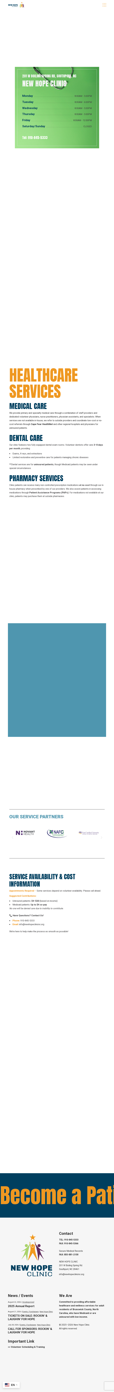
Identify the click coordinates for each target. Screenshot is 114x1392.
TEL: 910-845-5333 (68, 1239)
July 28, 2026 (13, 1324)
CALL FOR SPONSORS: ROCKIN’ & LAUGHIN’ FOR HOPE (30, 1331)
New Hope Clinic (46, 1311)
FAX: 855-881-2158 (68, 1254)
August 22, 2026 (14, 1302)
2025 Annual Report (21, 1306)
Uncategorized (28, 1302)
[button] (12, 837)
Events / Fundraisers (30, 1311)
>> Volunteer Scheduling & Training (26, 1347)
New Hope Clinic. (82, 1325)
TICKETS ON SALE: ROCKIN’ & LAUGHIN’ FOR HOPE (27, 1317)
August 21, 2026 (14, 1311)
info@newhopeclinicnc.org (71, 1274)
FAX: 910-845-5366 (68, 1243)
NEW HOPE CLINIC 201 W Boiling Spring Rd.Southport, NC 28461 (71, 1265)
